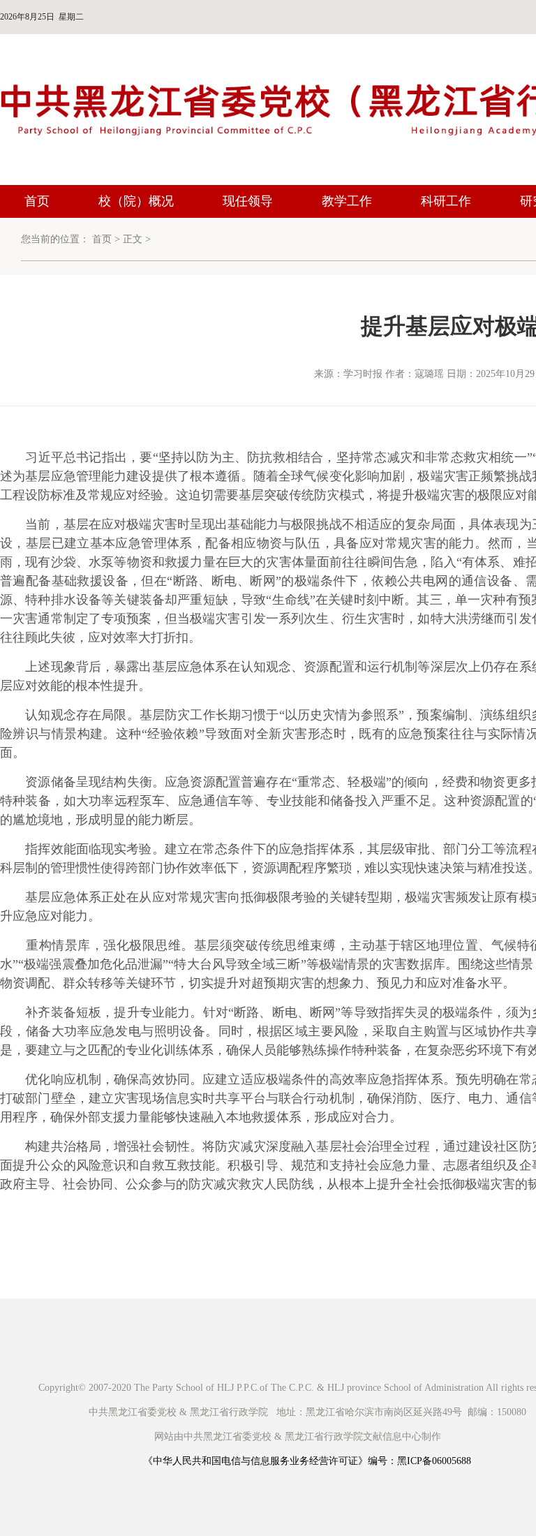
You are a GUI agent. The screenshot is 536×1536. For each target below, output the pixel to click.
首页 (37, 201)
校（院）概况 (136, 201)
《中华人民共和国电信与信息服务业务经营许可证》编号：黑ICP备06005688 (307, 1461)
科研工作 (446, 201)
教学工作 (347, 201)
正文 (132, 239)
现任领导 (248, 201)
